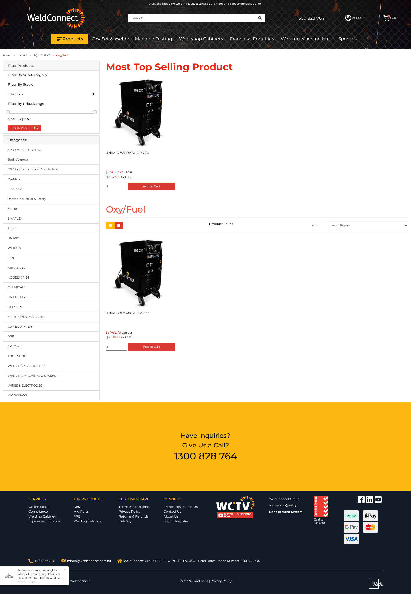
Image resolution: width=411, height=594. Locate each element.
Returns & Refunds (133, 516)
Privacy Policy (129, 511)
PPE (11, 336)
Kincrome (15, 189)
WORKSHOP (17, 395)
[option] (141, 135)
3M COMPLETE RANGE (25, 150)
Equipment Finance (44, 521)
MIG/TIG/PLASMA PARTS (26, 317)
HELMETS (15, 307)
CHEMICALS (17, 287)
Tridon (12, 228)
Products (72, 38)
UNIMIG (13, 238)
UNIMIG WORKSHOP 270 (127, 153)
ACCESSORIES (18, 277)
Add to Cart (151, 186)
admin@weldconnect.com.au (89, 561)
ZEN (11, 258)
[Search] (260, 18)
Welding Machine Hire (306, 38)
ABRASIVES (16, 268)
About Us (171, 516)
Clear (35, 127)
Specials (347, 38)
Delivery (125, 521)
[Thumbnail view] (110, 225)
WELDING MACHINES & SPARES (32, 376)
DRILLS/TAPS (18, 297)
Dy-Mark (14, 179)
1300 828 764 (310, 18)
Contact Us (172, 511)
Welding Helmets (87, 521)
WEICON (14, 248)
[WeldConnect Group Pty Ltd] (56, 18)
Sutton (13, 209)
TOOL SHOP (17, 356)
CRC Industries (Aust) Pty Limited (33, 169)
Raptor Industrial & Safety (27, 199)
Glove (77, 507)
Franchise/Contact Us (181, 507)
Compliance (38, 511)
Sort (314, 225)
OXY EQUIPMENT (21, 327)
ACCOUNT (359, 17)
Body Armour (18, 159)
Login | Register (176, 521)
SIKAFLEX (15, 218)
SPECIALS (15, 346)
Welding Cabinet (41, 516)
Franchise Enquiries (252, 38)
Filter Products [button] (21, 66)
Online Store (38, 507)
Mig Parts (81, 511)
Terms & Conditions (134, 507)
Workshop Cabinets (201, 38)
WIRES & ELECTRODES (25, 385)
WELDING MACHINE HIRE (27, 366)
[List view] (118, 225)
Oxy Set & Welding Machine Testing (132, 38)
